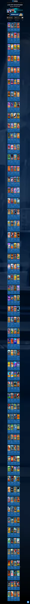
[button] (22, 17)
